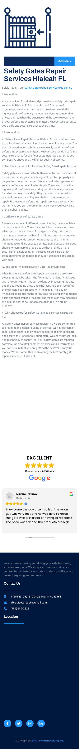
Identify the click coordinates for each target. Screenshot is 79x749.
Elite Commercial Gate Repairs (47, 740)
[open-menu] (8, 61)
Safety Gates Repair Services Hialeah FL (48, 88)
